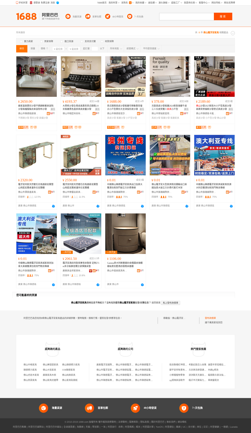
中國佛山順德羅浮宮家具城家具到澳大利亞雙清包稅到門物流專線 (213, 186)
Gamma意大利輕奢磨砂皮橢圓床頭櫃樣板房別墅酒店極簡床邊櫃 (125, 265)
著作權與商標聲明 (107, 422)
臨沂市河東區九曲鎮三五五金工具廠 (206, 380)
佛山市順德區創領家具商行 (28, 113)
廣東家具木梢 (49, 375)
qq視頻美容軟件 (177, 380)
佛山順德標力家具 (71, 364)
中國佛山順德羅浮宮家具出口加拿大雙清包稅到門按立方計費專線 (124, 186)
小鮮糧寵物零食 (177, 375)
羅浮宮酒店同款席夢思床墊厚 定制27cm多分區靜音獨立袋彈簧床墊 (81, 265)
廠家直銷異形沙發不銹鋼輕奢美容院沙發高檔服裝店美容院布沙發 (35, 107)
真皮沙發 (111, 118)
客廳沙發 (120, 118)
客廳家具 (174, 118)
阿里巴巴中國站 (53, 427)
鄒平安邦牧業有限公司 (180, 370)
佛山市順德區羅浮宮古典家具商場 (132, 370)
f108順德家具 (68, 370)
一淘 (103, 427)
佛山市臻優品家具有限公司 (73, 192)
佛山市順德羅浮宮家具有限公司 (131, 364)
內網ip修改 (213, 370)
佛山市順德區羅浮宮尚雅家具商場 (151, 370)
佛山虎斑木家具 (31, 375)
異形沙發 (34, 118)
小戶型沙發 (131, 118)
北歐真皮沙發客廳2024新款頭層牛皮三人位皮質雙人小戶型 (169, 107)
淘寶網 (80, 427)
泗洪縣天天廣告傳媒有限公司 (203, 375)
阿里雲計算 (148, 427)
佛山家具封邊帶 (50, 380)
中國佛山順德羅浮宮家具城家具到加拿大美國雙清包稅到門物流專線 (35, 265)
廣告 (53, 109)
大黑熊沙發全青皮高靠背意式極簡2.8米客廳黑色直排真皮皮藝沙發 (80, 107)
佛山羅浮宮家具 (180, 318)
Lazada (234, 427)
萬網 (178, 427)
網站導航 (182, 422)
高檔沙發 (43, 118)
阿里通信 (169, 427)
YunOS (159, 427)
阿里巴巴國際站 (36, 427)
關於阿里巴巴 (157, 422)
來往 (199, 427)
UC (184, 427)
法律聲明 (122, 422)
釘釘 (206, 427)
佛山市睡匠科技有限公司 (73, 113)
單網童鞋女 (213, 380)
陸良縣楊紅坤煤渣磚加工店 (182, 364)
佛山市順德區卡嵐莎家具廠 (206, 113)
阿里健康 (214, 427)
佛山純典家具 (68, 375)
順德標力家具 (30, 370)
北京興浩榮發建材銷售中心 (202, 370)
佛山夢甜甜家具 (50, 364)
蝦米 (138, 427)
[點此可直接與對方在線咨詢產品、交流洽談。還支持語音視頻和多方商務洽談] (53, 206)
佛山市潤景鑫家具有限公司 (28, 192)
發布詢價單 (210, 318)
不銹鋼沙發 (23, 118)
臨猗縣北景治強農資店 (219, 375)
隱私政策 (144, 422)
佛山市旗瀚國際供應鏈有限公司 (117, 192)
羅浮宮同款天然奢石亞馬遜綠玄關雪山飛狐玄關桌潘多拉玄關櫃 (35, 186)
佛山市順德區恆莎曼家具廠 (117, 113)
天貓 (88, 427)
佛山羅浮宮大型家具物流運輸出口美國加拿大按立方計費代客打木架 (169, 186)
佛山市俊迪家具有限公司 (117, 270)
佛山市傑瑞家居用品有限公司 (162, 113)
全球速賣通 (69, 427)
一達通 (224, 427)
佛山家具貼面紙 (70, 380)
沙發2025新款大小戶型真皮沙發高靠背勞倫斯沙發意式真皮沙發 (213, 107)
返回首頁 (156, 302)
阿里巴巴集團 (19, 427)
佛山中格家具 (30, 364)
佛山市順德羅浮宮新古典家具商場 (113, 375)
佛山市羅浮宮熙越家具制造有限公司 (114, 370)
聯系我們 (171, 422)
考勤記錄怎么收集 (197, 364)
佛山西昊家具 (30, 380)
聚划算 (95, 427)
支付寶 (191, 427)
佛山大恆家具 (49, 370)
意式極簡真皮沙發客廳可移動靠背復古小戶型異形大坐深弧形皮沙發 (124, 107)
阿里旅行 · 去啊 (115, 427)
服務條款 (133, 422)
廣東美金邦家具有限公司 (73, 270)
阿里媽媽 (129, 427)
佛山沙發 (221, 118)
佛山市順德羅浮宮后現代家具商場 (132, 375)
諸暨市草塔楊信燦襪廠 (219, 364)
